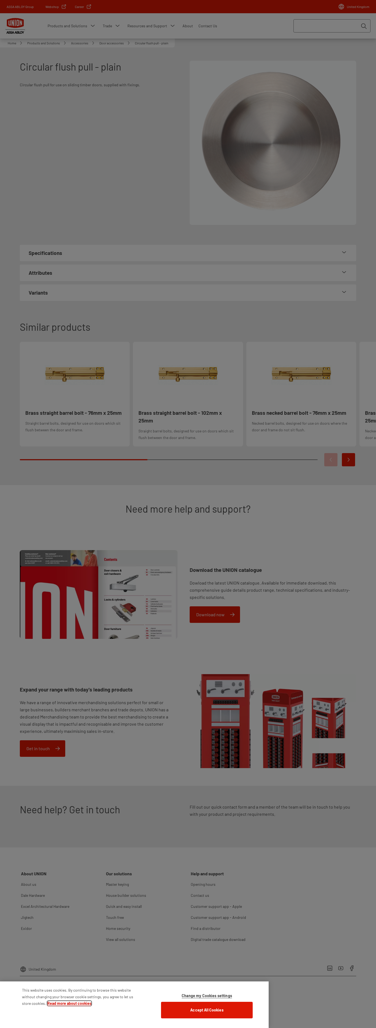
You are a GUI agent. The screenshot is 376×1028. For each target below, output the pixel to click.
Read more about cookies (69, 1003)
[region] (134, 1004)
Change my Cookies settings (207, 995)
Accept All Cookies (207, 1010)
